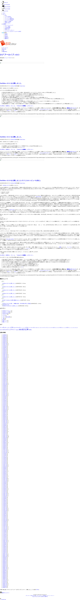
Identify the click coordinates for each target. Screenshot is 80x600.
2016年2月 (4, 476)
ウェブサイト (11, 329)
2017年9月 (4, 453)
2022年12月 (4, 383)
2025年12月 (4, 343)
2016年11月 (4, 464)
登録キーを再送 (8, 21)
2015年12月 (4, 478)
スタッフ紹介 (7, 26)
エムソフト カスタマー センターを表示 (13, 31)
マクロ (3, 315)
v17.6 (49, 327)
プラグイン (4, 314)
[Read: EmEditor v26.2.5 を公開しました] (3, 281)
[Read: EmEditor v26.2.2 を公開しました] (3, 291)
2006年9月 (4, 586)
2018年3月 (4, 446)
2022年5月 (4, 388)
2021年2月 (4, 404)
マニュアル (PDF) (8, 17)
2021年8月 (4, 398)
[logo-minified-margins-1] (8, 45)
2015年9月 (4, 482)
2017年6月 (4, 457)
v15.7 (24, 327)
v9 (3, 327)
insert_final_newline (10, 239)
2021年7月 (4, 399)
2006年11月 (4, 584)
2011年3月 (4, 537)
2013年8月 (4, 513)
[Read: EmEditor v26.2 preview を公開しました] (5, 304)
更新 (20, 329)
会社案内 (4, 24)
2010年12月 (4, 540)
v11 (6, 327)
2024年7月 (4, 360)
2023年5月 (4, 377)
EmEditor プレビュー (6, 310)
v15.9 (29, 327)
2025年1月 (4, 353)
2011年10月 (4, 529)
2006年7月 (4, 587)
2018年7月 (4, 441)
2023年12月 (4, 369)
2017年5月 (4, 458)
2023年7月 (4, 374)
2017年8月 (4, 454)
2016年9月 (4, 467)
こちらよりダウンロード (45, 109)
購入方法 (32, 595)
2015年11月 (4, 479)
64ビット (9, 110)
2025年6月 (4, 349)
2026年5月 (4, 338)
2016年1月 (4, 477)
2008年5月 (4, 573)
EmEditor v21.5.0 (6, 185)
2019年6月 (4, 427)
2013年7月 (4, 514)
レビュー (28, 248)
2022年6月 (4, 386)
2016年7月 (4, 469)
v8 (1, 327)
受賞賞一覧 (7, 28)
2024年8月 (4, 359)
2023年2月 (4, 380)
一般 (3, 318)
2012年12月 (4, 519)
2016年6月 (4, 471)
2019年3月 (4, 431)
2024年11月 (4, 355)
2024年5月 (4, 363)
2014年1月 (4, 506)
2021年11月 (4, 394)
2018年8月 (4, 440)
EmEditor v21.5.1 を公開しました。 (11, 137)
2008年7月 (4, 571)
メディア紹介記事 (6, 316)
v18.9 (67, 327)
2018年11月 (4, 436)
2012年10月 (4, 520)
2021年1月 (4, 405)
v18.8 (65, 327)
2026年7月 (4, 336)
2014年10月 (4, 495)
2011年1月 (4, 539)
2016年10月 (4, 466)
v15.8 (26, 327)
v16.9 (40, 327)
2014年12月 (4, 493)
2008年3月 (4, 576)
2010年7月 (4, 545)
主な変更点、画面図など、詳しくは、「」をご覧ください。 (17, 105)
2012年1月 (4, 525)
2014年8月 (4, 498)
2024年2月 (4, 367)
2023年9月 (4, 372)
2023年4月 (4, 378)
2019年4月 (4, 430)
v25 (4, 329)
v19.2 (69, 327)
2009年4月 (4, 562)
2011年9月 (4, 530)
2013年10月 (4, 510)
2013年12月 (4, 508)
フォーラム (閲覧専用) (9, 19)
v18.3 (56, 327)
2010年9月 (4, 542)
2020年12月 (4, 406)
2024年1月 (4, 368)
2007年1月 (4, 582)
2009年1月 (4, 566)
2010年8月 (4, 544)
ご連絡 (59, 247)
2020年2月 (4, 419)
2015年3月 (4, 489)
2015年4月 (4, 488)
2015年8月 (4, 483)
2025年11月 (4, 344)
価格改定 (17, 329)
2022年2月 (4, 390)
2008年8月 (4, 570)
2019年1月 (4, 433)
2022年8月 (4, 385)
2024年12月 (4, 354)
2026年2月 (4, 341)
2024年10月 (4, 357)
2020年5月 (4, 415)
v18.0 (53, 327)
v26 (6, 329)
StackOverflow (38, 196)
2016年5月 (4, 472)
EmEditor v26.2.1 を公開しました (9, 296)
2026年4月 (4, 339)
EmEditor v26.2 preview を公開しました (10, 305)
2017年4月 (4, 459)
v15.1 (19, 327)
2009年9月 (4, 557)
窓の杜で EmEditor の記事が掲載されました (11, 300)
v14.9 (14, 327)
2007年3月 (4, 581)
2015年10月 (4, 480)
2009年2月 (4, 565)
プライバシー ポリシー (9, 30)
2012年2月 (4, 524)
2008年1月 (4, 578)
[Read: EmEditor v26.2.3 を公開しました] (3, 288)
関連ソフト (4, 321)
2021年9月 (4, 396)
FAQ (6, 15)
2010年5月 (4, 547)
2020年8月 (4, 411)
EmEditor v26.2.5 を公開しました (9, 283)
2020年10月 (4, 409)
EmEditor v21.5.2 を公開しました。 (11, 83)
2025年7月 (4, 348)
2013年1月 (4, 518)
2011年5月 (4, 535)
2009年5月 (4, 561)
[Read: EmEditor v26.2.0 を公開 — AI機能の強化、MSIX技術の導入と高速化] (3, 301)
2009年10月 (4, 556)
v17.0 (42, 327)
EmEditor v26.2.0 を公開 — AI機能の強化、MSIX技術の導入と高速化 (16, 303)
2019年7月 (4, 426)
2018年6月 (4, 442)
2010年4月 (4, 549)
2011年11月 (4, 528)
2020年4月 (4, 416)
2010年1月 (4, 552)
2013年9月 (4, 511)
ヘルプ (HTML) (8, 16)
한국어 (6, 34)
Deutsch (6, 36)
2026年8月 (4, 334)
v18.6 (60, 327)
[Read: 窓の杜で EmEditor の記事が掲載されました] (3, 298)
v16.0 (31, 327)
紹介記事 (25, 329)
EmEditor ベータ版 (6, 312)
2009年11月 (4, 555)
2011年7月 (4, 532)
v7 (0, 327)
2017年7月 (4, 456)
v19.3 (71, 327)
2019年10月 (4, 422)
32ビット (16, 110)
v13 (9, 327)
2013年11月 (4, 509)
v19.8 (75, 327)
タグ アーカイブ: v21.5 (9, 55)
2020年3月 (4, 417)
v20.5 (77, 327)
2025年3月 (4, 352)
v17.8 (51, 327)
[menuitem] (41, 13)
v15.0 (17, 327)
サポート (4, 14)
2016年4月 (4, 473)
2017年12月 (4, 450)
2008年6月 (4, 572)
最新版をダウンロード (71, 107)
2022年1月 (4, 391)
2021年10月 (4, 395)
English (6, 33)
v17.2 (47, 327)
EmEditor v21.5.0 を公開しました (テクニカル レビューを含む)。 (21, 180)
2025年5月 (4, 351)
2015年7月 (4, 484)
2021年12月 (4, 393)
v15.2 (22, 327)
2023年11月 (4, 370)
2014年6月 (4, 500)
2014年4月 (4, 503)
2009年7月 (4, 560)
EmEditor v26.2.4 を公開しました (9, 286)
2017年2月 (4, 462)
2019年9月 (4, 424)
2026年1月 (4, 342)
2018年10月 (4, 437)
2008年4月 (4, 575)
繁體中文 (6, 38)
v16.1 (34, 327)
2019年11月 (4, 421)
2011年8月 (4, 531)
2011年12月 (4, 526)
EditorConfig (11, 209)
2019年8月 (4, 425)
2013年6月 (4, 515)
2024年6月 (4, 362)
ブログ (3, 13)
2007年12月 (4, 579)
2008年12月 (4, 567)
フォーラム (69, 247)
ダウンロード (28, 595)
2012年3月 (4, 523)
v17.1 (44, 327)
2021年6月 (4, 400)
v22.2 (1, 329)
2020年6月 (4, 414)
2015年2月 (4, 490)
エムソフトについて (9, 25)
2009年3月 (4, 563)
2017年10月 (4, 452)
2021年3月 (4, 403)
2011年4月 (4, 536)
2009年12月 (4, 554)
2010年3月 (4, 550)
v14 (11, 327)
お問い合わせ (7, 22)
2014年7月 (4, 499)
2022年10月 (4, 384)
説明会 (30, 329)
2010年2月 (4, 551)
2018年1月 (4, 448)
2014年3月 (4, 504)
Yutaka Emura (22, 85)
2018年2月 (4, 447)
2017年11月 (4, 451)
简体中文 (6, 37)
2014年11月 (4, 494)
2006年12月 (4, 583)
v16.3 (36, 327)
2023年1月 (4, 381)
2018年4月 (4, 445)
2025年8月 (4, 347)
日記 (3, 319)
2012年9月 (4, 521)
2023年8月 (4, 373)
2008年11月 (4, 568)
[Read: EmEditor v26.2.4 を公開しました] (3, 284)
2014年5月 (4, 502)
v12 (8, 327)
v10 (5, 327)
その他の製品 (7, 27)
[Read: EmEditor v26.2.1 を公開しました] (3, 294)
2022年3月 (4, 389)
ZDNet (37, 589)
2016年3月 (4, 474)
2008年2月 (4, 577)
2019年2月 (4, 432)
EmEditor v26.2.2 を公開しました (9, 293)
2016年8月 (4, 468)
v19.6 (73, 327)
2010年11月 (4, 541)
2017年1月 (4, 463)
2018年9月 (4, 438)
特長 (35, 595)
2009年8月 (4, 558)
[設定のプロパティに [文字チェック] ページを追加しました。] (22, 63)
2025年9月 (4, 346)
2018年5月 (4, 443)
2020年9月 (4, 410)
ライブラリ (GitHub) (9, 20)
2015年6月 (4, 485)
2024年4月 (4, 364)
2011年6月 (4, 534)
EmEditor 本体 (13, 85)
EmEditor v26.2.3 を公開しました (9, 290)
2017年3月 (4, 461)
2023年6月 (4, 375)
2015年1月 (4, 492)
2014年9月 (4, 497)
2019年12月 (4, 420)
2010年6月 (4, 546)
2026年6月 (4, 337)
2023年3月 (4, 379)
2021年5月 (4, 401)
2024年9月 (4, 358)
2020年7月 (4, 412)
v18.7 (63, 327)
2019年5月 (4, 429)
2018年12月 (4, 435)
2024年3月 (4, 365)
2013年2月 (4, 516)
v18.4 (58, 327)
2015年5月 (4, 487)
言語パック (4, 320)
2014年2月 (4, 505)
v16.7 (38, 327)
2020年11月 (4, 407)
